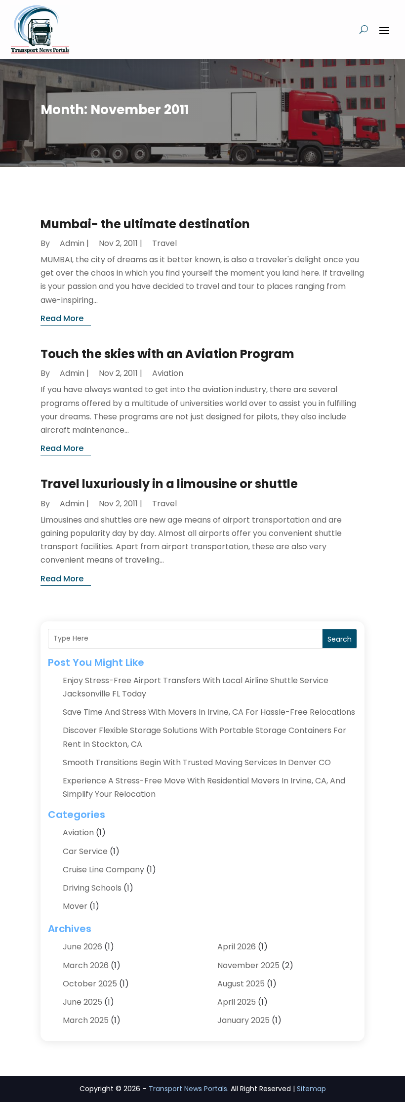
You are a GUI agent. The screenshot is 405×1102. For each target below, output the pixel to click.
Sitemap (311, 1089)
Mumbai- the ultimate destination (145, 224)
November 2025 (248, 965)
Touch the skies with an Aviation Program (167, 354)
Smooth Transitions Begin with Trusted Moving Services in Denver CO (197, 762)
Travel (164, 243)
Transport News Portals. (189, 1089)
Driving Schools (92, 888)
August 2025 (241, 983)
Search (339, 639)
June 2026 (82, 946)
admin (72, 243)
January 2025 (243, 1020)
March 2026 (86, 965)
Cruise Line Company (103, 869)
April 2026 (236, 946)
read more (61, 318)
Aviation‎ (167, 373)
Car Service (85, 851)
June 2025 (82, 1002)
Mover (75, 906)
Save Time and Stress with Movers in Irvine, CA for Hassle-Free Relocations (209, 712)
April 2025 (236, 1002)
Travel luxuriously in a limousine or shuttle (169, 484)
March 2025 (86, 1020)
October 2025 (90, 983)
